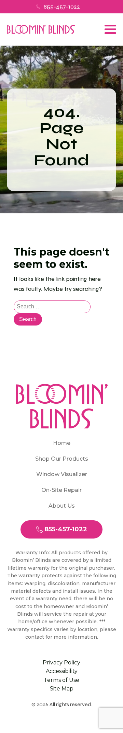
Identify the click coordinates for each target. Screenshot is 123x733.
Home (61, 443)
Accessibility (62, 671)
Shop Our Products (61, 459)
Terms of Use (61, 680)
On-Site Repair (61, 490)
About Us (62, 506)
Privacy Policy (61, 662)
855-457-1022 (62, 6)
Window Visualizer (61, 474)
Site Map (61, 688)
